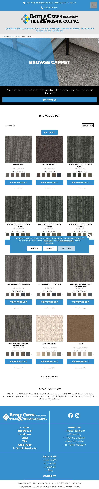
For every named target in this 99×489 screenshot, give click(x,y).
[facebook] (71, 415)
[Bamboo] (43, 354)
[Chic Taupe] (54, 354)
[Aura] (49, 328)
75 (49, 377)
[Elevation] (48, 175)
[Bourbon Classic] (80, 328)
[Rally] (84, 294)
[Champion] (74, 294)
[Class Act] (79, 354)
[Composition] (84, 175)
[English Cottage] (90, 354)
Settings (66, 248)
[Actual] (18, 149)
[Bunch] (43, 234)
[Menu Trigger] (93, 5)
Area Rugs (25, 444)
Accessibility (24, 483)
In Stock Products (25, 448)
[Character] (74, 175)
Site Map (77, 483)
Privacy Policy (63, 483)
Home (4, 36)
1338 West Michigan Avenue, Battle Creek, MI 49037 (51, 3)
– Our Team (49, 459)
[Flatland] (59, 175)
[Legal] (23, 175)
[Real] (28, 175)
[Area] (49, 149)
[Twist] (59, 234)
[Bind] (49, 209)
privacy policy (48, 241)
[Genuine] (17, 175)
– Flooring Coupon (74, 437)
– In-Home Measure (74, 444)
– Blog (49, 470)
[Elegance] (84, 354)
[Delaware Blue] (59, 354)
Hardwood (25, 430)
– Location (49, 463)
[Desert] (43, 175)
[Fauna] (54, 175)
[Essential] (12, 294)
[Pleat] (54, 234)
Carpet (17, 36)
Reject (49, 248)
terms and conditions (67, 241)
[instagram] (77, 415)
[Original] (28, 294)
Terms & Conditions (43, 483)
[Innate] (23, 294)
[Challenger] (80, 268)
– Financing (74, 434)
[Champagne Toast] (74, 354)
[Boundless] (48, 354)
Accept (34, 248)
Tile (24, 441)
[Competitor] (79, 294)
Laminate (25, 434)
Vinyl (24, 437)
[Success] (90, 294)
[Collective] (79, 175)
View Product (18, 182)
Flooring (11, 36)
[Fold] (48, 234)
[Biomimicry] (80, 149)
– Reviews (50, 466)
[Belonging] (18, 268)
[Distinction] (90, 175)
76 (53, 377)
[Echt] (12, 175)
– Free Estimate (74, 441)
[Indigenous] (17, 294)
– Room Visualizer (74, 430)
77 (56, 377)
